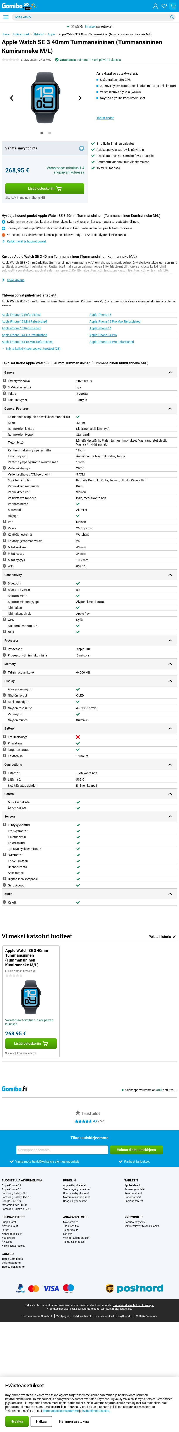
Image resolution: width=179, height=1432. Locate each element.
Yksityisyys (62, 1316)
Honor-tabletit (132, 1197)
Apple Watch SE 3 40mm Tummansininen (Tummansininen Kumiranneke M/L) (105, 34)
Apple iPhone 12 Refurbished (21, 314)
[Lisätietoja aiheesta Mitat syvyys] (4, 559)
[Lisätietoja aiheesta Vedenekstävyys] (4, 468)
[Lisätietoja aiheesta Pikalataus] (4, 743)
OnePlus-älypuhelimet (76, 1193)
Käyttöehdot (125, 1316)
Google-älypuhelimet (75, 1201)
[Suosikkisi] (164, 6)
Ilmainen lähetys (26, 1053)
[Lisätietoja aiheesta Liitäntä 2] (4, 779)
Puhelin (69, 1180)
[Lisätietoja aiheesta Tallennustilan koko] (4, 672)
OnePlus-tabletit (133, 1201)
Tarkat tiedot (105, 118)
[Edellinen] (11, 98)
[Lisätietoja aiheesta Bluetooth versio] (4, 589)
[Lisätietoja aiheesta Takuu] (4, 393)
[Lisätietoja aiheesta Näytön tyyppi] (4, 695)
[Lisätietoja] (43, 197)
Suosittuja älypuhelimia (22, 1180)
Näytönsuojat (10, 1226)
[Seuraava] (79, 98)
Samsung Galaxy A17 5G (16, 1209)
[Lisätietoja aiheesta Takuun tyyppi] (4, 399)
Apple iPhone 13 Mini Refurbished (24, 321)
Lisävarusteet (21, 34)
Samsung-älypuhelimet (76, 1189)
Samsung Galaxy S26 (14, 1193)
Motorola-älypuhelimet (76, 1197)
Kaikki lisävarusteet (13, 1245)
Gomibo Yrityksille (135, 1222)
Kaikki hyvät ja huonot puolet (26, 241)
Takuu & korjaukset (74, 1241)
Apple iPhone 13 (100, 314)
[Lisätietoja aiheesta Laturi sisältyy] (4, 736)
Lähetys (67, 1233)
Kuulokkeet (8, 1237)
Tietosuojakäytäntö (13, 1266)
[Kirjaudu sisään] (155, 6)
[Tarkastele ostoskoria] (173, 6)
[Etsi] (172, 17)
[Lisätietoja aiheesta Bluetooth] (4, 583)
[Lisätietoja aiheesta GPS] (4, 619)
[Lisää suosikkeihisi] (81, 148)
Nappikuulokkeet (12, 1233)
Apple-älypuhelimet (74, 1185)
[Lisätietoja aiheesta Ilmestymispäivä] (4, 380)
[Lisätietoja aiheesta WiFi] (4, 566)
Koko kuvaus (15, 280)
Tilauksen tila (71, 1226)
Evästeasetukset (104, 1316)
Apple (51, 34)
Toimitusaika (70, 1230)
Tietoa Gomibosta (12, 1258)
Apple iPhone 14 (100, 328)
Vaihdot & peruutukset (76, 1237)
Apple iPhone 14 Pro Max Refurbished (27, 342)
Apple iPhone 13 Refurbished (21, 328)
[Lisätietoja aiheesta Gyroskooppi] (4, 885)
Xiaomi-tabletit (133, 1193)
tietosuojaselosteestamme (61, 1411)
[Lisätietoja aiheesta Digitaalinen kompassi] (4, 878)
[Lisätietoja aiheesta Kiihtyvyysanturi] (4, 824)
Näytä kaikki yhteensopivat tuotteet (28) (33, 348)
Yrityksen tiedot (82, 1316)
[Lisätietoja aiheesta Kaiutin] (4, 902)
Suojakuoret (9, 1222)
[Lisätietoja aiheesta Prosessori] (4, 648)
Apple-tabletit (132, 1185)
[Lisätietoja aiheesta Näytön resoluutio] (4, 707)
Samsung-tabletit (134, 1189)
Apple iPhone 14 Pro (103, 335)
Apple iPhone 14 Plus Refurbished (24, 335)
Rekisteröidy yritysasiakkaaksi (142, 1226)
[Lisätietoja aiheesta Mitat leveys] (4, 553)
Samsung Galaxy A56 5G (16, 1197)
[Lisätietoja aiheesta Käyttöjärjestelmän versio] (4, 540)
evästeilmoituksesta (95, 1411)
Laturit (5, 1230)
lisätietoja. (126, 1308)
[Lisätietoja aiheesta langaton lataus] (4, 749)
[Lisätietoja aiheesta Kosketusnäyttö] (4, 701)
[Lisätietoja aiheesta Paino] (4, 528)
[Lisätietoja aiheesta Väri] (4, 521)
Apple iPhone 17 (11, 1185)
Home (5, 34)
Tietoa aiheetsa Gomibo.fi (37, 1316)
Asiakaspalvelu (75, 1217)
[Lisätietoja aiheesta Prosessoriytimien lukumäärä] (4, 655)
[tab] (41, 133)
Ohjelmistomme (11, 1262)
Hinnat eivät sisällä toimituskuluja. (133, 1305)
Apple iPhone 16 (11, 1189)
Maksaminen (70, 1222)
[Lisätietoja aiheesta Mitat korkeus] (4, 547)
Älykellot (38, 34)
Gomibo (8, 1254)
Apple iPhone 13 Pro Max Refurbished (115, 321)
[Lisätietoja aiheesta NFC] (4, 631)
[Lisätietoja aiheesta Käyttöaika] (4, 755)
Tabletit (131, 1180)
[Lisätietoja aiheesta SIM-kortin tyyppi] (4, 387)
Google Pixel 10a (12, 1201)
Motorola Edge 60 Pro (15, 1205)
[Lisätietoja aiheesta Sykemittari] (4, 854)
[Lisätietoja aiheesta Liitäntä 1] (4, 772)
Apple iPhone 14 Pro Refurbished (112, 342)
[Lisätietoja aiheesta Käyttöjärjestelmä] (4, 534)
